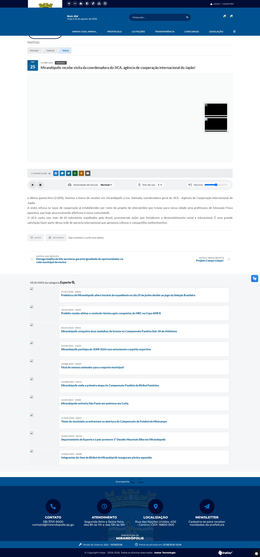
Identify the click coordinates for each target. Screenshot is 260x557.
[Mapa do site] (99, 3)
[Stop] (40, 184)
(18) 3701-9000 (53, 521)
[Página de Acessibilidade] (105, 3)
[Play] (32, 184)
